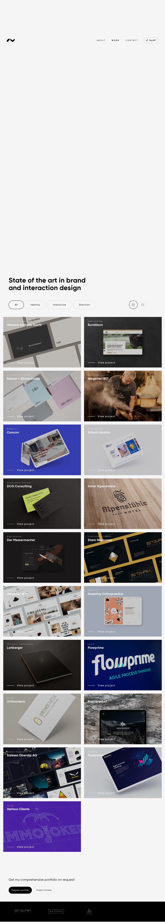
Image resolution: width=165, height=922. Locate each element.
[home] (11, 40)
